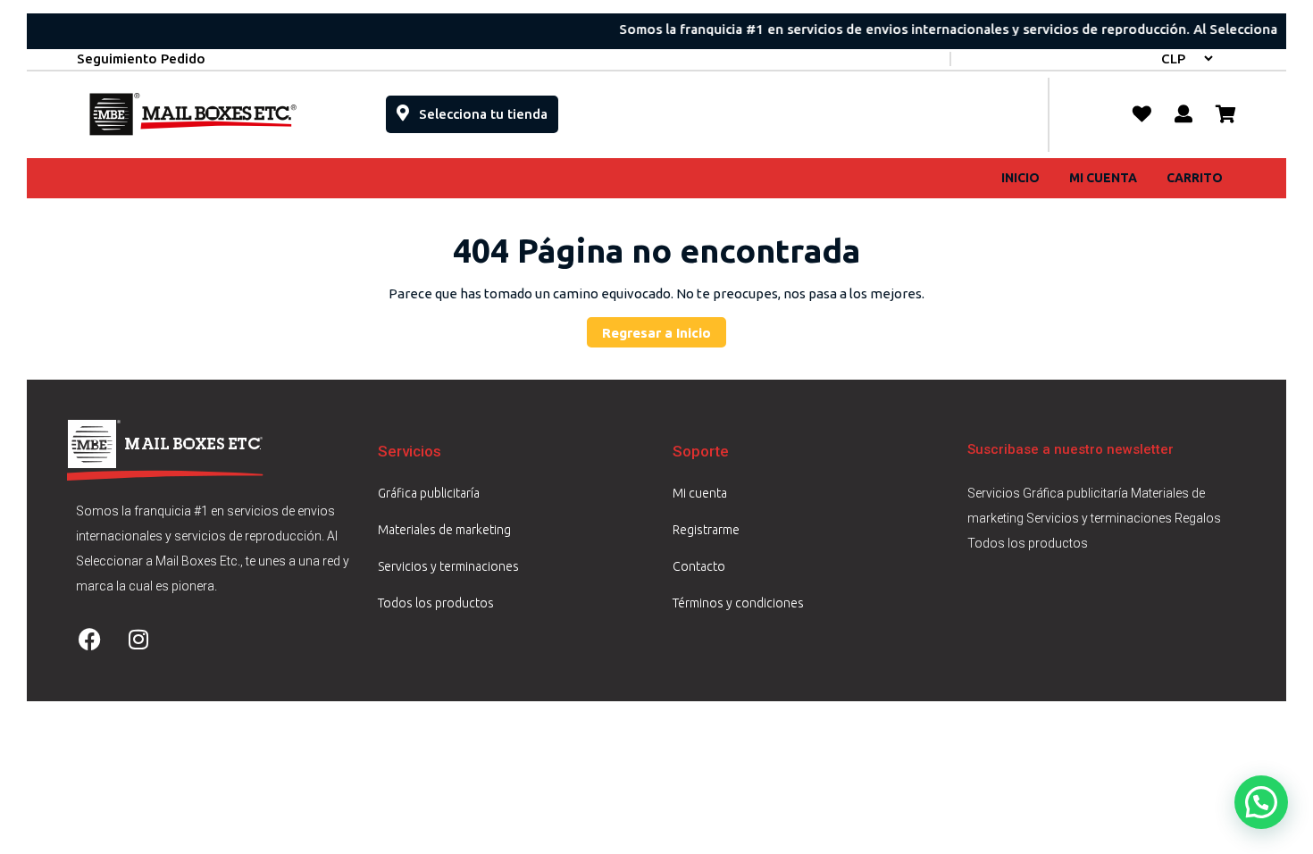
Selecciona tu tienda (486, 108)
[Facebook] (89, 638)
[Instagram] (138, 638)
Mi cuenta (1103, 178)
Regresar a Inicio (664, 328)
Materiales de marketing (444, 530)
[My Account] (1183, 114)
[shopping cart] (1226, 114)
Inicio (1020, 178)
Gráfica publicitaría (429, 493)
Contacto (699, 566)
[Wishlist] (1142, 114)
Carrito (1195, 178)
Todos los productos (436, 603)
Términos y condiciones (738, 603)
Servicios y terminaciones (448, 566)
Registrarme (706, 530)
